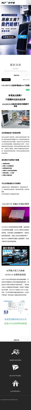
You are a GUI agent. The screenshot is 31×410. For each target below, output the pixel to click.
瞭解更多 (22, 36)
